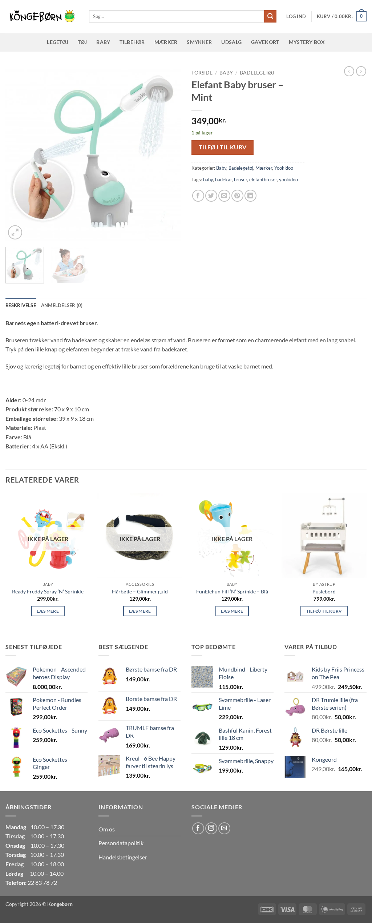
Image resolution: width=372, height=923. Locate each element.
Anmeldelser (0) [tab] (62, 305)
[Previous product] (361, 71)
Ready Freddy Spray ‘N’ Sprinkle (48, 591)
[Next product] (349, 71)
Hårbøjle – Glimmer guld (140, 591)
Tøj (82, 42)
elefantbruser (263, 179)
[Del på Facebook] (198, 196)
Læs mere (48, 611)
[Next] (167, 153)
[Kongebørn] (41, 16)
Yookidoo (283, 168)
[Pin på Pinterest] (237, 196)
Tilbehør (132, 42)
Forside (202, 73)
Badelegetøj (257, 73)
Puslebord (324, 591)
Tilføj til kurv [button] (324, 611)
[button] (296, 16)
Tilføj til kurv (223, 147)
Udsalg (231, 42)
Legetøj (57, 42)
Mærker (166, 42)
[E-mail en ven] (224, 196)
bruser (240, 179)
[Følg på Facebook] (198, 828)
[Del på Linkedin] (250, 196)
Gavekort (265, 42)
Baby (103, 42)
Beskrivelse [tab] (20, 305)
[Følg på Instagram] (211, 828)
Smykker (199, 42)
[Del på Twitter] (211, 196)
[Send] (270, 16)
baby (208, 179)
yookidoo (288, 179)
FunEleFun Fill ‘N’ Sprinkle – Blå (232, 591)
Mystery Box (307, 42)
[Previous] (18, 153)
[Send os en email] (224, 828)
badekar (223, 179)
